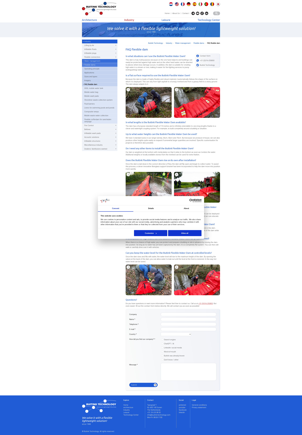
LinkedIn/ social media (173, 348)
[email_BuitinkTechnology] (193, 13)
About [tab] (186, 208)
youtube (182, 407)
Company (133, 314)
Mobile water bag (91, 92)
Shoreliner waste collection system (98, 100)
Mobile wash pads (91, 96)
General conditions (199, 405)
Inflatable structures (92, 141)
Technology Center (209, 20)
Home (167, 13)
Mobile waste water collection (96, 115)
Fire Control (89, 125)
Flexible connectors (92, 57)
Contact (185, 13)
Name (132, 319)
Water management (92, 61)
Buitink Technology (155, 43)
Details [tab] (151, 208)
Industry (129, 20)
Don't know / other (171, 360)
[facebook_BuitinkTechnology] (202, 13)
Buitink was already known (174, 356)
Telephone (134, 324)
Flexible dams (89, 65)
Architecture (89, 20)
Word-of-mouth (170, 352)
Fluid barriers (89, 104)
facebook (183, 410)
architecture (128, 407)
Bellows (87, 129)
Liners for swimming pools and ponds (99, 108)
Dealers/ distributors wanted (95, 149)
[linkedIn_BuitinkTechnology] (207, 13)
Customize (149, 233)
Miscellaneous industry (93, 145)
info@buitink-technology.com (158, 415)
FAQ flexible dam (90, 84)
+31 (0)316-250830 (205, 303)
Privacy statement (199, 407)
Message (133, 365)
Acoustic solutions (91, 137)
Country (133, 334)
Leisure (166, 20)
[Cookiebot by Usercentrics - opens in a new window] (191, 200)
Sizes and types (90, 76)
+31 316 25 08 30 (154, 412)
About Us (176, 13)
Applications (89, 73)
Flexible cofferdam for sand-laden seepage (97, 120)
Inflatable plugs (90, 53)
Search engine (170, 340)
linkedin (182, 412)
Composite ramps (91, 112)
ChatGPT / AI (169, 344)
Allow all (184, 233)
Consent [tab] (115, 208)
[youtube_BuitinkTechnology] (198, 13)
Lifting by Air (89, 45)
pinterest (182, 405)
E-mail (132, 329)
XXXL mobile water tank (93, 88)
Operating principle (91, 69)
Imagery (87, 80)
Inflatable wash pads (92, 133)
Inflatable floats (90, 49)
